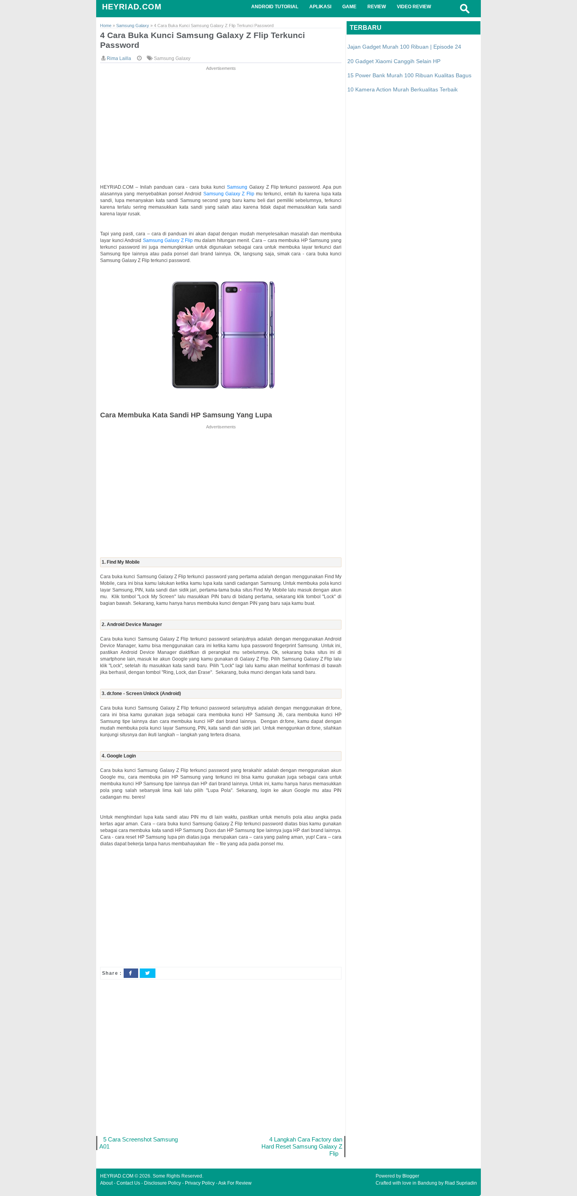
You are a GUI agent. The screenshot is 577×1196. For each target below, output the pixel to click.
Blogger (410, 1176)
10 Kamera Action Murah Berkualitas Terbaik (402, 89)
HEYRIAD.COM (132, 6)
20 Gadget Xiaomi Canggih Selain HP (393, 61)
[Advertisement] (220, 127)
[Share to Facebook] (131, 973)
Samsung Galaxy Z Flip (228, 194)
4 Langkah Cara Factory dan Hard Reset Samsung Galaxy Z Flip (301, 1146)
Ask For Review (235, 1183)
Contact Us (128, 1183)
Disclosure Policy (162, 1183)
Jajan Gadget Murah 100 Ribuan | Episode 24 (404, 47)
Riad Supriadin (461, 1183)
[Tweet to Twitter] (147, 973)
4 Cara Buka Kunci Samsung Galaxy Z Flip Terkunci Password (202, 40)
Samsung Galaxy (172, 58)
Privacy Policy (200, 1183)
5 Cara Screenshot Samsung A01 (138, 1143)
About (106, 1183)
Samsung (238, 187)
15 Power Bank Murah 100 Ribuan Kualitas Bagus (409, 75)
